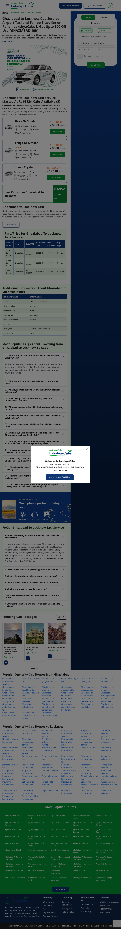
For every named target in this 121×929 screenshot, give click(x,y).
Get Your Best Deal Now (59, 477)
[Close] (87, 448)
